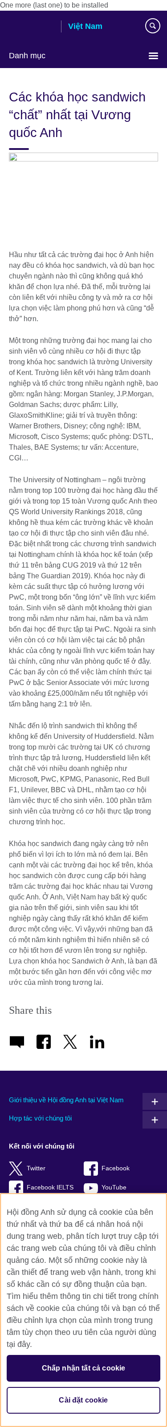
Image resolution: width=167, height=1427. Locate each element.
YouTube (114, 1187)
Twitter (36, 1168)
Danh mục (27, 55)
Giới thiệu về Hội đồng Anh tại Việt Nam (66, 1100)
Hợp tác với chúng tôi (40, 1118)
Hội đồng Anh (31, 27)
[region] (83, 1310)
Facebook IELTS (50, 1187)
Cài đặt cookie (83, 1400)
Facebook (116, 1168)
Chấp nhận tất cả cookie (84, 1368)
